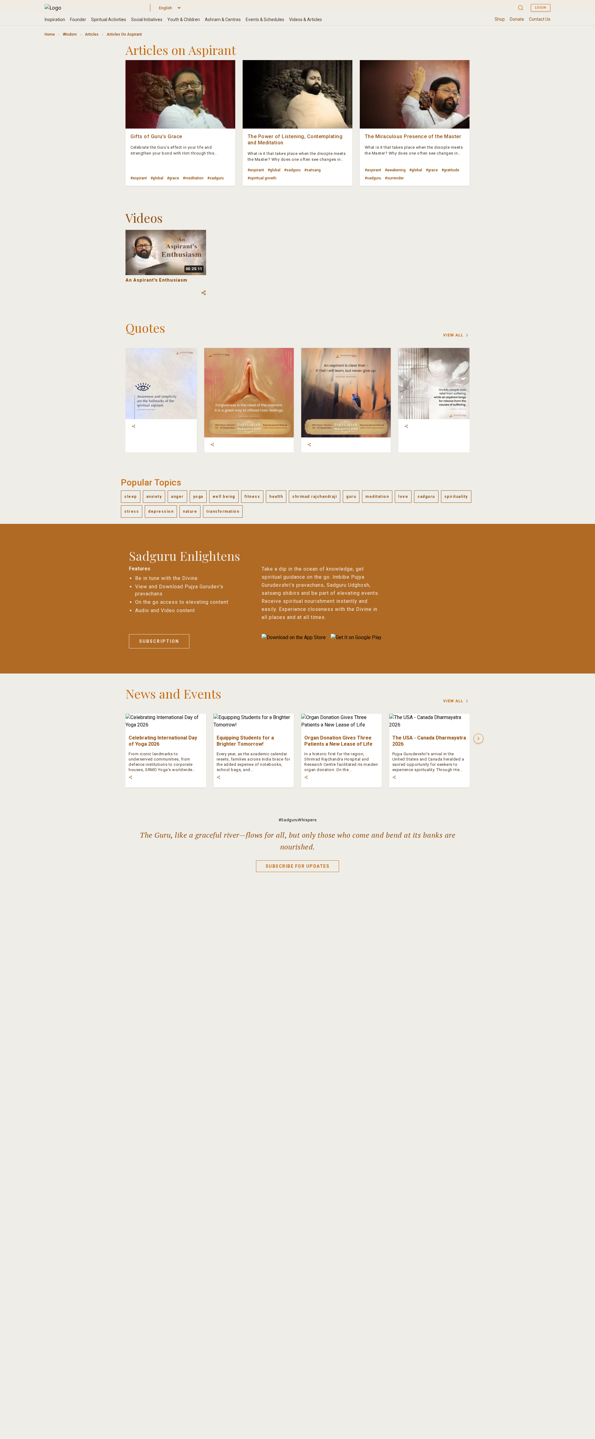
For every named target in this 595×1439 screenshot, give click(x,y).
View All (453, 335)
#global (157, 178)
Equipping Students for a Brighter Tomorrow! (245, 741)
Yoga (198, 496)
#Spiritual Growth (262, 178)
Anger (177, 496)
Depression (161, 511)
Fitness (252, 496)
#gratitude (450, 170)
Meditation (377, 496)
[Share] (133, 426)
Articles (92, 34)
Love (403, 496)
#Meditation (193, 178)
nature (190, 511)
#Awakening (395, 170)
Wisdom (70, 34)
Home (50, 34)
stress (131, 511)
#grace (173, 178)
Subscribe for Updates (298, 866)
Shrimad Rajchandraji (314, 496)
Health (276, 496)
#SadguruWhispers (297, 820)
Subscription (159, 641)
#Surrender (394, 178)
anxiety (154, 496)
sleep (130, 496)
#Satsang (312, 170)
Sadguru (426, 496)
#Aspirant (138, 178)
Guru (351, 496)
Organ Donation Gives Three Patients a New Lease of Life (338, 741)
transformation (222, 511)
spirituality (456, 496)
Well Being (224, 496)
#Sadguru (215, 178)
